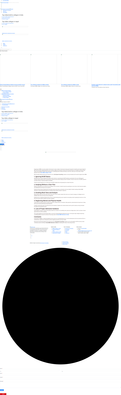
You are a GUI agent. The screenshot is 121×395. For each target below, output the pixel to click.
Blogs (4, 43)
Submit (2, 390)
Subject (1, 377)
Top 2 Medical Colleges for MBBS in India (70, 84)
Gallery (4, 44)
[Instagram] (31, 238)
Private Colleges (8, 16)
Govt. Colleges (4, 24)
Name (1, 368)
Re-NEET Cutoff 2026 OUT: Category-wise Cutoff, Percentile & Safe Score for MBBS (106, 85)
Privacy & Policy (65, 241)
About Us (4, 11)
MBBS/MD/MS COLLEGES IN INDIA (8, 93)
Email (1, 373)
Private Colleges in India (57, 231)
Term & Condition (66, 242)
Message (1, 381)
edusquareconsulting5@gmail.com (8, 103)
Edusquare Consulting (7, 10)
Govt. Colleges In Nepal (7, 91)
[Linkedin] (31, 236)
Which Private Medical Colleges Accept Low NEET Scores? (12, 84)
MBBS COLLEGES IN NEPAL (6, 90)
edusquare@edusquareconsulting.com (85, 230)
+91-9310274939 (6, 0)
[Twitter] (31, 235)
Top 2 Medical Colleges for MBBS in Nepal (40, 84)
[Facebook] (31, 234)
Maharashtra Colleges (6, 17)
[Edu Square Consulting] (7, 9)
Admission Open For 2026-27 (14, 2)
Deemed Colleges (5, 19)
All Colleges (5, 12)
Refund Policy (65, 244)
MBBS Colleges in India (57, 228)
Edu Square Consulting (44, 242)
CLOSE (3, 394)
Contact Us (5, 45)
